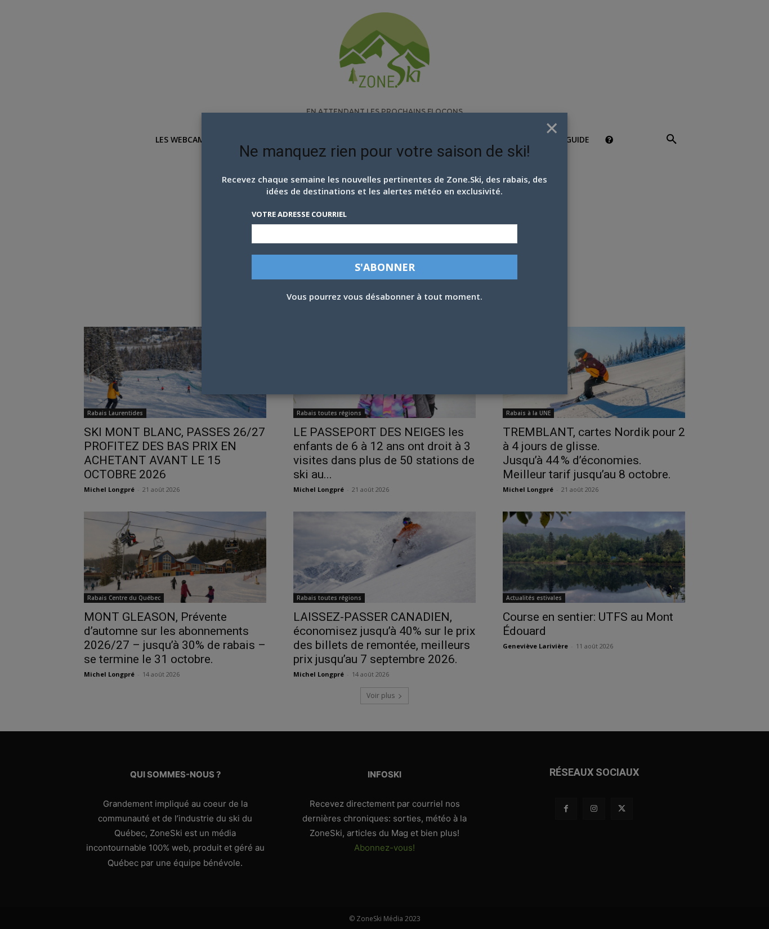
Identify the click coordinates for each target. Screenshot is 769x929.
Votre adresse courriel (299, 214)
